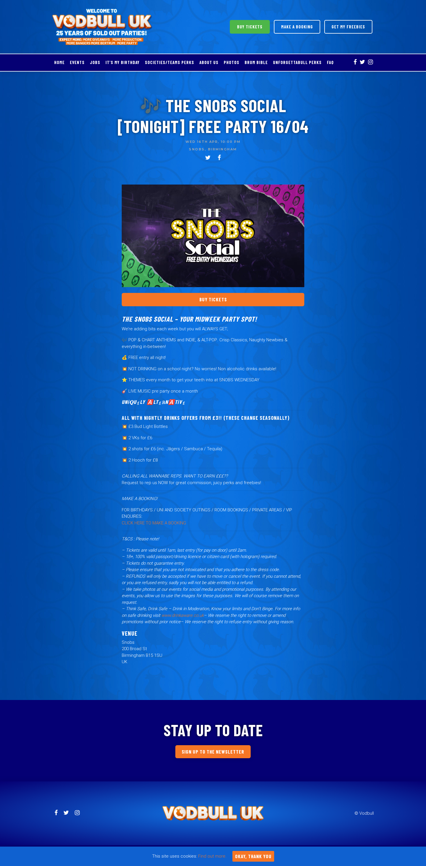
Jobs (95, 62)
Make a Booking (297, 26)
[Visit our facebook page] (355, 62)
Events (77, 62)
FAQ (330, 62)
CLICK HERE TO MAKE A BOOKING (154, 523)
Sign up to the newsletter (213, 751)
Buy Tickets (250, 26)
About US (209, 62)
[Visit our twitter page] (362, 62)
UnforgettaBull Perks (297, 62)
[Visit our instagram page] (370, 62)
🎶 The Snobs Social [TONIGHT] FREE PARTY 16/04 (213, 115)
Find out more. (212, 856)
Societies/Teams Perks (169, 62)
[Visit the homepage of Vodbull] (102, 27)
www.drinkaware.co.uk (182, 615)
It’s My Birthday (122, 62)
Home (59, 62)
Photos (231, 62)
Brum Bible (256, 62)
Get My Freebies (348, 26)
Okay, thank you (253, 856)
